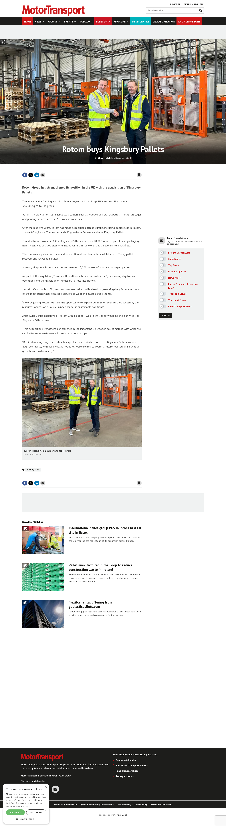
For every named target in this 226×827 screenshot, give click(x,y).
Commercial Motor (126, 760)
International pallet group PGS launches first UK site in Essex (105, 530)
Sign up (166, 315)
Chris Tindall (104, 157)
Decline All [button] (36, 812)
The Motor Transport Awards (132, 765)
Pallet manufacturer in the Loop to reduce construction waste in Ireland (100, 567)
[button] (26, 819)
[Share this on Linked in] (36, 175)
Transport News (125, 776)
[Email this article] (42, 175)
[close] (141, 169)
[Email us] (55, 789)
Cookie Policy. (22, 806)
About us (58, 804)
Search (201, 9)
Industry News (33, 469)
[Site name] (53, 14)
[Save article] (139, 175)
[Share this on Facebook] (24, 175)
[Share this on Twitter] (30, 175)
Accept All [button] (15, 812)
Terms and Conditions (161, 804)
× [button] (46, 787)
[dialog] (26, 804)
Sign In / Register (194, 4)
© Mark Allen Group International (97, 804)
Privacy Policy (124, 804)
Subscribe (175, 4)
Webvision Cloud (120, 815)
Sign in (102, 169)
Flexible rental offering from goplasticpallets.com (90, 604)
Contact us (71, 804)
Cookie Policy (141, 804)
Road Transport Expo (127, 770)
